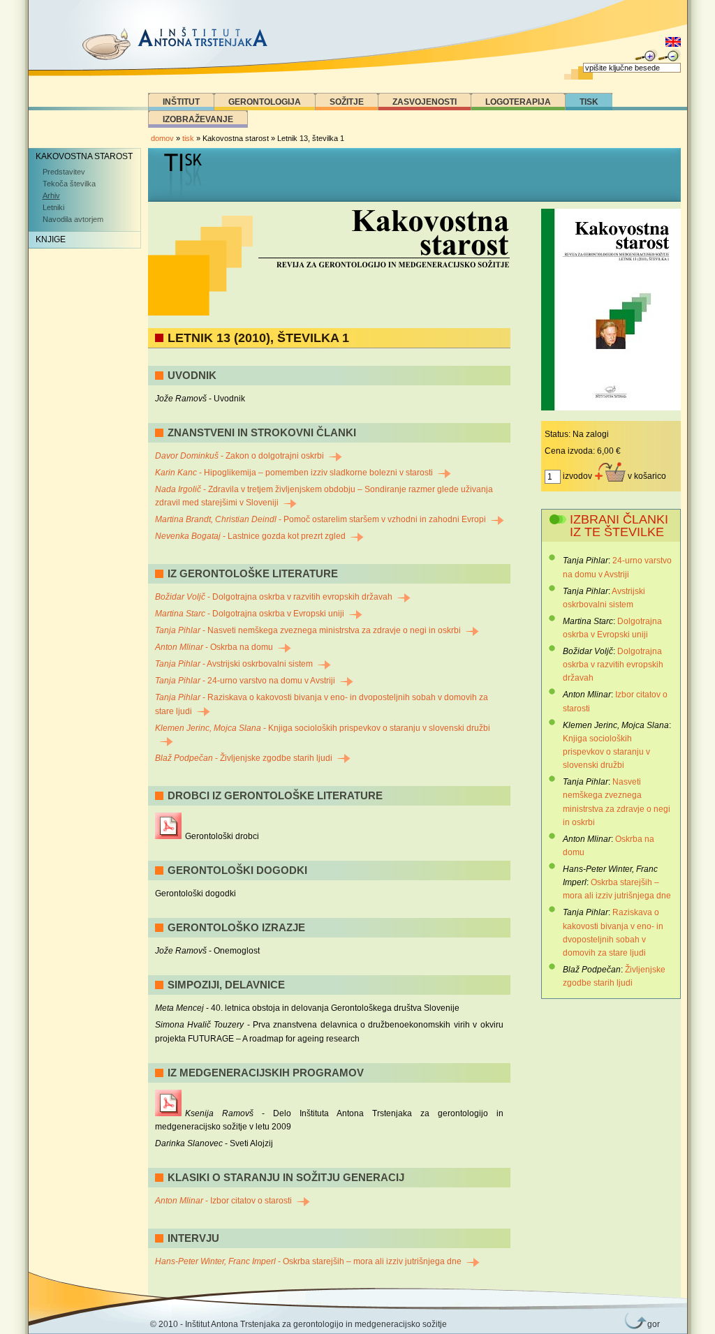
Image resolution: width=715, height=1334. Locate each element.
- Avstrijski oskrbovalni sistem (234, 664)
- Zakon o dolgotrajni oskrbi (239, 456)
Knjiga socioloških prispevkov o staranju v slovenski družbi (606, 752)
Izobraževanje (198, 119)
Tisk (589, 102)
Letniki (53, 207)
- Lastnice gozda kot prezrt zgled (250, 536)
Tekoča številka (69, 183)
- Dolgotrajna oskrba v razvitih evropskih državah (273, 597)
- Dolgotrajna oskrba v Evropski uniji (249, 613)
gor (650, 1324)
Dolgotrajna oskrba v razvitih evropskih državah (613, 664)
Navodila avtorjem (73, 219)
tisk (188, 138)
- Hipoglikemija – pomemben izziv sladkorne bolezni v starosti (294, 472)
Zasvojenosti (424, 102)
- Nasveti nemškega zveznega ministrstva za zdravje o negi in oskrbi (308, 630)
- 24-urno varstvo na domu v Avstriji (245, 680)
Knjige (51, 239)
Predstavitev (64, 172)
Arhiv (51, 195)
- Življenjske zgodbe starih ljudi (243, 758)
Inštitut (181, 102)
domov (162, 138)
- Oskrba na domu (214, 647)
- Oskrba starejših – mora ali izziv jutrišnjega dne (308, 1261)
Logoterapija (518, 102)
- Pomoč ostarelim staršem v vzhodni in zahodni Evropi (320, 519)
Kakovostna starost (84, 156)
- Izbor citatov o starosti (223, 1201)
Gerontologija (264, 102)
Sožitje (347, 102)
